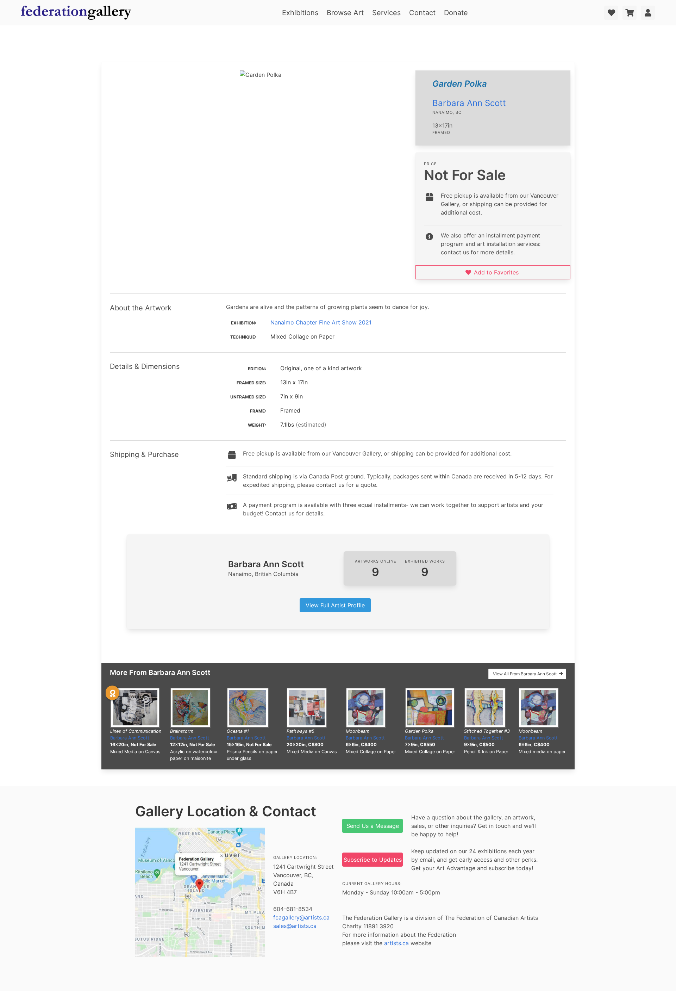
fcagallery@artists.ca (301, 917)
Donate (456, 12)
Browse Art (345, 12)
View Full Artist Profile (335, 605)
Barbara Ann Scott (469, 103)
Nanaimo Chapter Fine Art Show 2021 (320, 322)
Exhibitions (300, 12)
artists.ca (396, 943)
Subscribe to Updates (373, 859)
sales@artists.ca (295, 925)
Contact (422, 12)
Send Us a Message (372, 825)
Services (386, 12)
